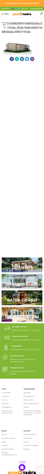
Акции (4, 442)
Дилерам (27, 392)
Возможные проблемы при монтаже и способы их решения (32, 412)
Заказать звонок (36, 8)
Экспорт (27, 407)
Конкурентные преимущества (7, 411)
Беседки (27, 449)
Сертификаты (6, 407)
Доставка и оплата (8, 438)
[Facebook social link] (12, 59)
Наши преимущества (31, 403)
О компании (6, 392)
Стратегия (5, 396)
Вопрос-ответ (29, 400)
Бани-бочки (28, 438)
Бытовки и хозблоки (31, 445)
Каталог (4, 434)
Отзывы (4, 400)
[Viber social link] (32, 59)
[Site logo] (22, 14)
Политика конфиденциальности (9, 453)
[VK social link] (22, 59)
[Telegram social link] (27, 59)
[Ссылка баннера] (22, 264)
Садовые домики (30, 434)
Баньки (26, 442)
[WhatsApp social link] (17, 59)
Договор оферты (8, 449)
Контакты (5, 403)
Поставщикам (29, 396)
